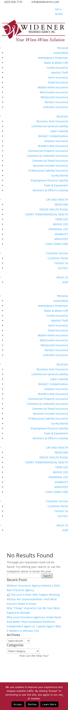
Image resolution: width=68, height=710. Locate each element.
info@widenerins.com (44, 2)
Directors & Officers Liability (50, 190)
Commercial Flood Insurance (50, 160)
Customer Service (57, 253)
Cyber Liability (59, 131)
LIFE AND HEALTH (57, 199)
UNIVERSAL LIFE (58, 229)
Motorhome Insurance (54, 92)
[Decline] (63, 696)
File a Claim (14, 662)
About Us (62, 277)
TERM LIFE (61, 219)
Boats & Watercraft (56, 62)
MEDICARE (61, 204)
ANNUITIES (61, 239)
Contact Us (61, 263)
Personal (62, 48)
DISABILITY (61, 234)
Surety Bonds (59, 175)
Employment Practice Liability (49, 180)
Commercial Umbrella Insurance (47, 156)
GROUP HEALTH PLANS (53, 209)
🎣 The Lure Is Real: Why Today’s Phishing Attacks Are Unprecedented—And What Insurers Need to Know (33, 599)
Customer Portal (58, 258)
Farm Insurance (58, 77)
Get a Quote (59, 11)
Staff (65, 282)
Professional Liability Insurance (48, 170)
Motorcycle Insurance (54, 97)
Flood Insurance (58, 82)
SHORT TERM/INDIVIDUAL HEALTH (46, 214)
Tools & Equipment (56, 185)
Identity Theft (59, 72)
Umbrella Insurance (55, 107)
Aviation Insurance (56, 141)
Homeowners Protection (53, 58)
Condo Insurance (57, 67)
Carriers (63, 268)
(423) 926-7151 (13, 2)
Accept (17, 704)
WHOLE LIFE (60, 224)
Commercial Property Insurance (48, 151)
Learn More (49, 704)
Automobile (60, 53)
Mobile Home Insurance (53, 87)
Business (62, 116)
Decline (32, 704)
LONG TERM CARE (56, 244)
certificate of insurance (24, 681)
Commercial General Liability (50, 126)
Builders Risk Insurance (53, 146)
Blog (50, 11)
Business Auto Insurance (52, 121)
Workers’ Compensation (53, 136)
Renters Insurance (56, 102)
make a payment (18, 672)
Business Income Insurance (50, 165)
